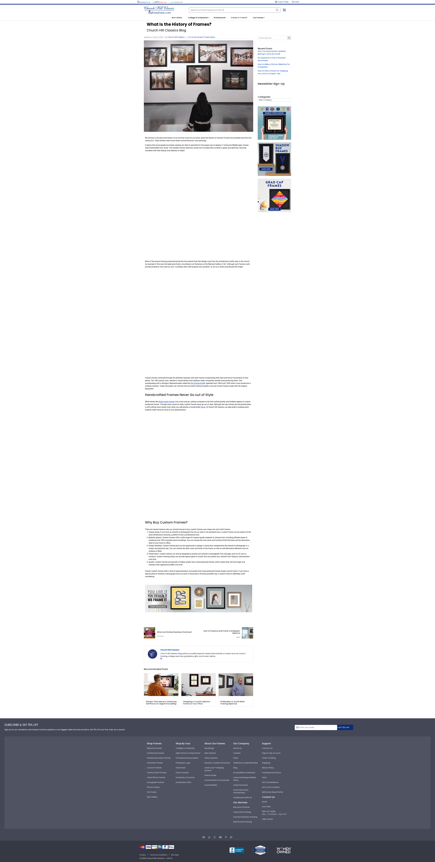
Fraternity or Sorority (185, 777)
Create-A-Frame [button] (239, 17)
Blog (235, 767)
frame (203, 407)
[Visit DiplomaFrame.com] (144, 1)
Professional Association (187, 758)
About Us (237, 748)
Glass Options (211, 758)
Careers (237, 753)
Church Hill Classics (176, 37)
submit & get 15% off (339, 727)
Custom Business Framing (245, 817)
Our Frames (258, 17)
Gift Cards (151, 792)
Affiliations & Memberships (245, 763)
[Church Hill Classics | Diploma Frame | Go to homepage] (159, 10)
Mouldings (209, 748)
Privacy (143, 854)
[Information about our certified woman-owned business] (284, 850)
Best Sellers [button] (177, 17)
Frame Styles (210, 775)
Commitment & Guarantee (216, 780)
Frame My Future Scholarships (240, 791)
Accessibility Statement (244, 772)
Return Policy (268, 767)
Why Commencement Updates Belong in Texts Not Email (272, 52)
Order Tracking (269, 758)
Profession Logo (183, 763)
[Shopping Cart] (284, 10)
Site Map (175, 854)
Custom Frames (154, 767)
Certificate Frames (155, 753)
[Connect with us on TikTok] (209, 837)
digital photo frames (166, 402)
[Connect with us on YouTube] (220, 837)
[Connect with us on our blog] (231, 837)
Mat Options (210, 753)
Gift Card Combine (270, 787)
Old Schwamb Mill (197, 383)
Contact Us (267, 748)
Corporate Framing (242, 812)
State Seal (180, 767)
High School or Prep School (188, 753)
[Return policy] (260, 850)
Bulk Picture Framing (242, 821)
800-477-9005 (269, 811)
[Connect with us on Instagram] (215, 837)
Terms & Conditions (158, 854)
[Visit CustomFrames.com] (176, 1)
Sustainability (210, 785)
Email (264, 801)
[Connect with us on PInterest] (226, 837)
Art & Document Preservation (202, 37)
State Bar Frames (155, 763)
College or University (185, 748)
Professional (219, 17)
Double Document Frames (159, 758)
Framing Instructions (271, 772)
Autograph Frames (155, 782)
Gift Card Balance (270, 782)
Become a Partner (241, 807)
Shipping (266, 763)
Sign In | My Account (271, 753)
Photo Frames (153, 787)
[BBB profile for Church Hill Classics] (237, 850)
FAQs (264, 777)
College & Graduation (198, 17)
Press (235, 758)
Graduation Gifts (183, 782)
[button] (295, 2)
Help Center (267, 819)
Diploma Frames (154, 748)
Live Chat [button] (266, 806)
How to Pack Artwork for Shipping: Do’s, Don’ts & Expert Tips (273, 72)
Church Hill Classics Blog (166, 30)
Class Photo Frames (156, 777)
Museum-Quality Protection (217, 763)
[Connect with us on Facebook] (204, 837)
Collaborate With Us (242, 797)
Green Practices (240, 785)
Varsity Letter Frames (156, 772)
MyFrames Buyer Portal (272, 792)
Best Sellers (152, 797)
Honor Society (182, 772)
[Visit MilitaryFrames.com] (160, 1)
